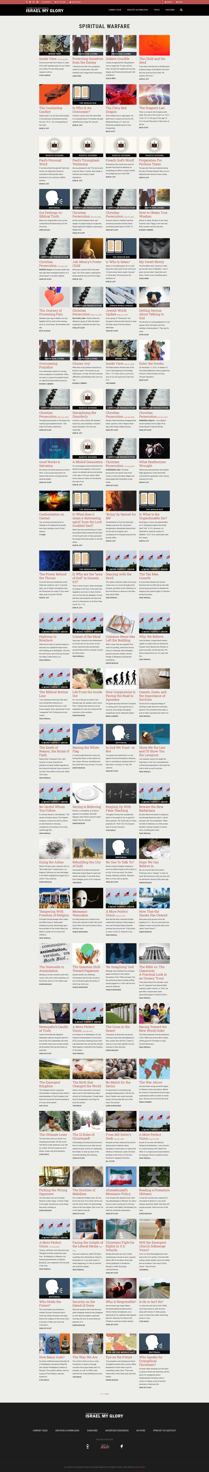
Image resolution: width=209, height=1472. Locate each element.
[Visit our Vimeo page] (37, 2)
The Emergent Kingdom (49, 1084)
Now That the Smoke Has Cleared (153, 913)
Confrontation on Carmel (51, 516)
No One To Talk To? (120, 862)
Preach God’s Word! (120, 160)
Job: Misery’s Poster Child (87, 264)
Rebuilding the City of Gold (86, 864)
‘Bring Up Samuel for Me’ (121, 516)
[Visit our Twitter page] (30, 2)
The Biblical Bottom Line (53, 694)
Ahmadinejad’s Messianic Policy (118, 1192)
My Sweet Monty (151, 262)
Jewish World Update (117, 312)
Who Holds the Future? (50, 1304)
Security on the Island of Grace (83, 1304)
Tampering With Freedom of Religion (54, 913)
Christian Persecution (86, 215)
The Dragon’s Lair (152, 108)
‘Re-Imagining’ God (120, 967)
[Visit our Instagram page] (33, 2)
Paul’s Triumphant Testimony (85, 162)
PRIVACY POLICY (140, 1467)
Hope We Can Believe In (149, 864)
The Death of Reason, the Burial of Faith (54, 751)
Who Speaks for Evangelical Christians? (151, 1361)
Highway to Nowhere (47, 638)
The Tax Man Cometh (148, 576)
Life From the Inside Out (87, 694)
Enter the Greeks (151, 363)
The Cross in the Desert (118, 1029)
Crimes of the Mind (86, 636)
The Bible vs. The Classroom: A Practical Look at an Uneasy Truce (153, 972)
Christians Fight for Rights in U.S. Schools (120, 1246)
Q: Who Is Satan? (118, 262)
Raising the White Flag (85, 749)
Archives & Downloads (137, 10)
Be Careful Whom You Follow (52, 809)
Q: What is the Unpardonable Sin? (153, 516)
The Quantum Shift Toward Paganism (86, 969)
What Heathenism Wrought (152, 464)
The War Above (150, 1082)
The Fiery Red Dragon (116, 110)
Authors (140, 1430)
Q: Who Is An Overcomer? (82, 110)
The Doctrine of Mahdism (83, 1192)
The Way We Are (85, 1357)
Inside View (53, 59)
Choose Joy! (81, 363)
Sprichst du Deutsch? (164, 1430)
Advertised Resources (117, 1430)
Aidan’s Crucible (117, 59)
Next (107, 1394)
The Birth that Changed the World (86, 1084)
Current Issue (115, 10)
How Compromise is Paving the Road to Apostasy (120, 696)
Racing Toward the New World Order (153, 1029)
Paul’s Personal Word (50, 162)
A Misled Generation (87, 462)
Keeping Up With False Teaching (118, 809)
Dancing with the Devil (118, 576)
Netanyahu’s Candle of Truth (53, 1029)
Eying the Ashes (51, 862)
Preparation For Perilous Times (150, 162)
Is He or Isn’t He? (151, 1302)
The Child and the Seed (152, 61)
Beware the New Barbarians (151, 809)
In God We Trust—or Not (120, 749)
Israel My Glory (45, 10)
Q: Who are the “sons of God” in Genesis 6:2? (87, 578)
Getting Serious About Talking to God (151, 314)
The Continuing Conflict (50, 110)
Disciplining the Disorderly (84, 415)
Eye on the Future (119, 1357)
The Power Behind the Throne (53, 576)
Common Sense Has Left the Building (120, 638)
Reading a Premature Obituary (154, 1192)
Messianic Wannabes (80, 913)
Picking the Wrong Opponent (53, 1192)
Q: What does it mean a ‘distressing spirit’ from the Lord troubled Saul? (87, 520)
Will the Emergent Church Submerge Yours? (152, 1246)
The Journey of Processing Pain (51, 312)
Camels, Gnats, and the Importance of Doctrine (153, 696)
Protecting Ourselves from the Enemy (87, 61)
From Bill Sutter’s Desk (118, 1136)
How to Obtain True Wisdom (153, 215)
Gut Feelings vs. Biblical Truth (50, 215)
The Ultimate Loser (53, 1135)
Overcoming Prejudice (48, 365)
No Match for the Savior (118, 1084)
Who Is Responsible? (121, 1302)
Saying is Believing (86, 807)
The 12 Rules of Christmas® (83, 1136)
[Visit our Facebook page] (26, 2)
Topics (157, 10)
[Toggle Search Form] (181, 10)
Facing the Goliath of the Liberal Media (87, 1246)
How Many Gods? (52, 1357)
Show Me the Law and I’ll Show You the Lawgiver (152, 751)
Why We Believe (151, 636)
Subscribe (170, 10)
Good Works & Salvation (49, 464)
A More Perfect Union (117, 913)
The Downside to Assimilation (51, 969)
